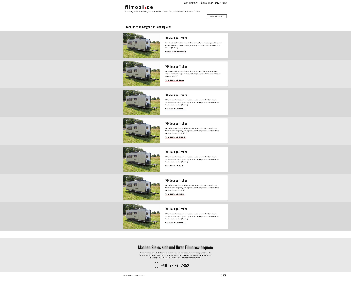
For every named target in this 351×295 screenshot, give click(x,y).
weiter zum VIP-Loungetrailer (175, 109)
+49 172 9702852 (175, 265)
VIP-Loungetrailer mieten (174, 166)
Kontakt (218, 3)
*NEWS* (224, 3)
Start (186, 3)
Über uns (204, 3)
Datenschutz (136, 275)
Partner (211, 3)
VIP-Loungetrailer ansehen (174, 194)
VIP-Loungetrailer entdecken (175, 137)
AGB (143, 275)
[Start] (139, 6)
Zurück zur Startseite (217, 16)
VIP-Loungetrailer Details (174, 80)
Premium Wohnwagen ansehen (175, 52)
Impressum (127, 275)
